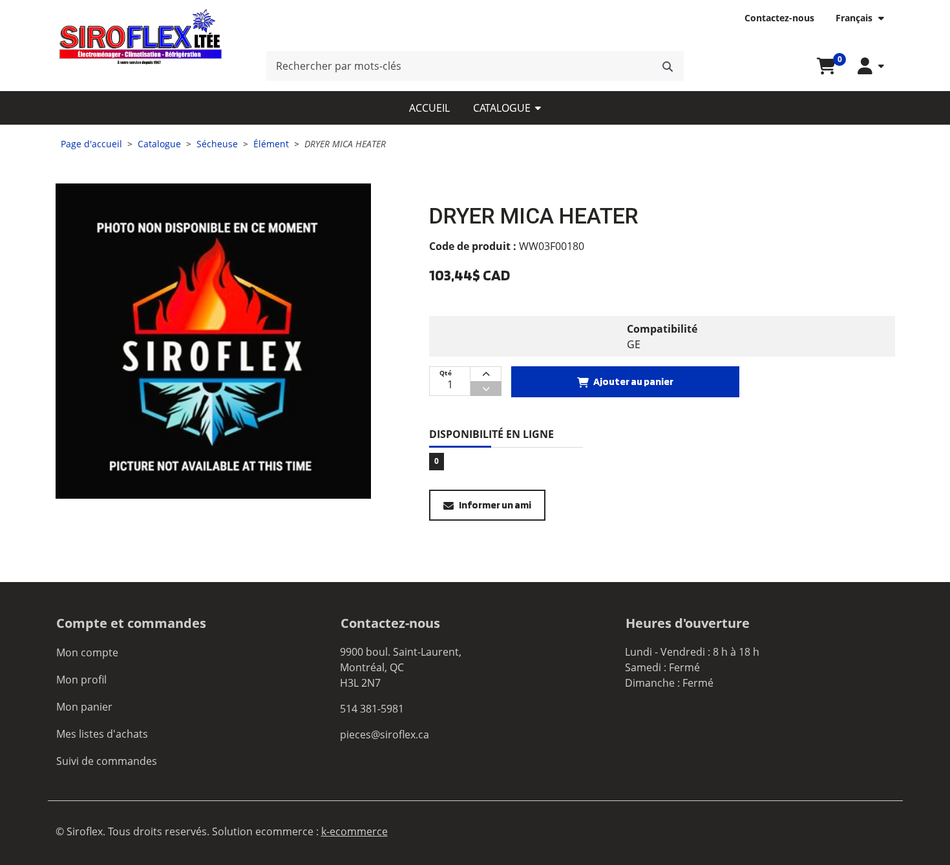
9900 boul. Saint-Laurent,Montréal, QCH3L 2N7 (400, 667)
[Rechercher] (667, 66)
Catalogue (502, 108)
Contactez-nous (779, 18)
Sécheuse (217, 144)
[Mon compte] (870, 66)
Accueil (429, 108)
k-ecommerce (354, 831)
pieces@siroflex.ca (384, 734)
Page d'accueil (91, 144)
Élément (271, 144)
